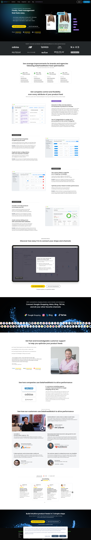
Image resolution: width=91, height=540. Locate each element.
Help (19, 535)
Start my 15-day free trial (53, 286)
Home (19, 533)
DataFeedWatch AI (39, 1)
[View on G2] (21, 485)
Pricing (18, 1)
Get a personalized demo (19, 26)
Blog (33, 1)
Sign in (79, 1)
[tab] (29, 388)
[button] (18, 492)
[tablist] (29, 394)
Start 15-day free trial (33, 26)
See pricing (86, 1)
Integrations (24, 1)
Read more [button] (22, 497)
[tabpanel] (57, 394)
